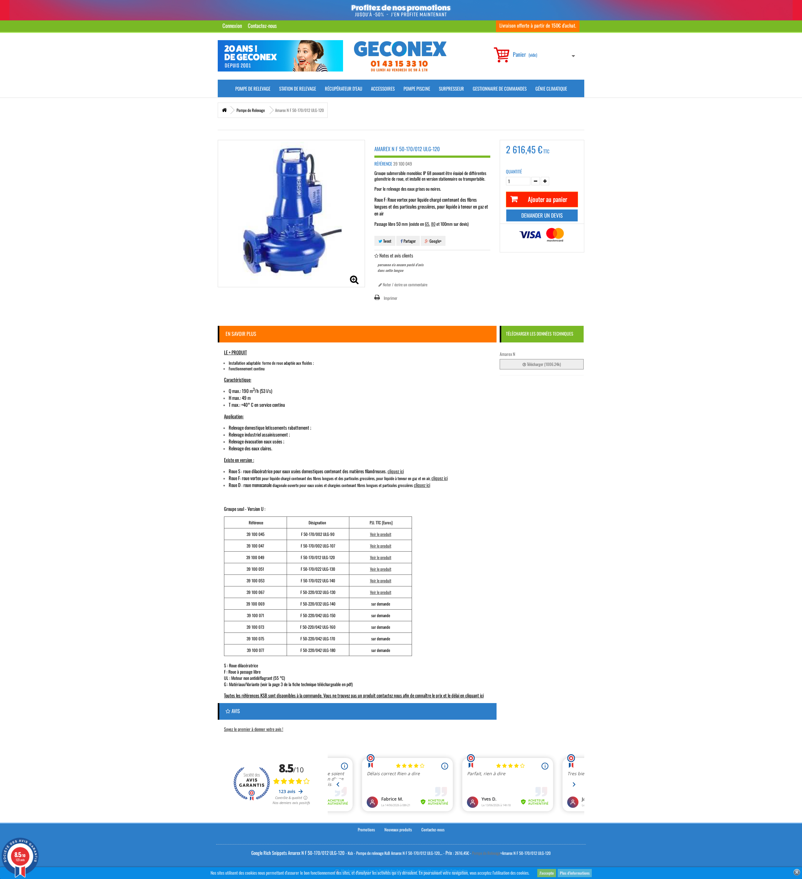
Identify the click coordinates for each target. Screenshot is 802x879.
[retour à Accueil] (224, 110)
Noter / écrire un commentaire (404, 284)
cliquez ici (396, 471)
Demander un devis (542, 215)
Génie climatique (551, 88)
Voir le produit (380, 534)
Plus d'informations (575, 873)
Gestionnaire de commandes (500, 88)
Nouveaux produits (398, 829)
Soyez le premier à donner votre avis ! (253, 729)
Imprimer (390, 298)
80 (433, 223)
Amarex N (507, 354)
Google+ (435, 241)
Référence (383, 164)
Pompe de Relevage (252, 88)
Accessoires (383, 88)
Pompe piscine (417, 88)
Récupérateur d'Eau (343, 88)
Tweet (386, 241)
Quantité (514, 171)
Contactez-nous (262, 25)
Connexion (232, 25)
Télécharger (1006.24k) (543, 364)
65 (427, 223)
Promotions (366, 829)
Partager (409, 241)
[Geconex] (400, 56)
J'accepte (546, 873)
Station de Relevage (297, 88)
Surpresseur (451, 88)
